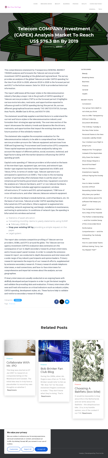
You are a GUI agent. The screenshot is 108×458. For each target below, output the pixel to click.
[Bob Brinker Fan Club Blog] (53, 351)
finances (12, 304)
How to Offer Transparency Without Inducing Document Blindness (92, 119)
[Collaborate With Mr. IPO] (19, 348)
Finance (75, 4)
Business (66, 4)
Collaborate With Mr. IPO (18, 364)
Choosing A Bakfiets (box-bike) (87, 390)
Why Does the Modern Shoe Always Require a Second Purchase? (91, 160)
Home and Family (96, 4)
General (92, 9)
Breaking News (46, 4)
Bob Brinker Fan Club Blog (52, 370)
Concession (86, 104)
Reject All (27, 449)
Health (84, 4)
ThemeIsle (100, 453)
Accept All (41, 449)
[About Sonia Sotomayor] (13, 6)
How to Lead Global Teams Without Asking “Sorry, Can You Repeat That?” (92, 246)
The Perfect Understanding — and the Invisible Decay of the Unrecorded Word (92, 220)
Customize (14, 449)
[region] (27, 441)
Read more (12, 390)
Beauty (57, 4)
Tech (100, 9)
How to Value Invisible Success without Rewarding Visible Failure (92, 186)
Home (35, 4)
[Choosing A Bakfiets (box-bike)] (88, 361)
